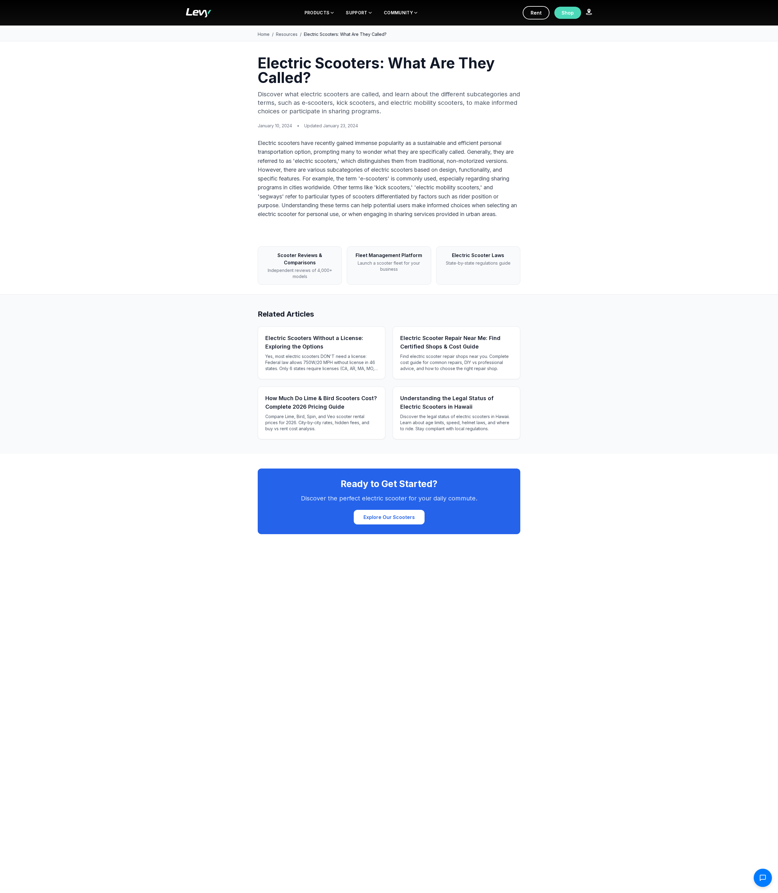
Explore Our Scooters (389, 517)
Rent (536, 13)
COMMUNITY (398, 12)
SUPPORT (356, 12)
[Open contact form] (763, 878)
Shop (568, 13)
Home (264, 34)
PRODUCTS (317, 12)
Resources (287, 34)
